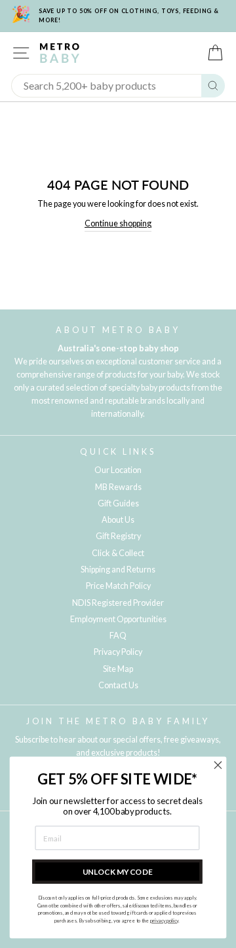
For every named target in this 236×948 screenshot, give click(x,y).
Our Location (118, 470)
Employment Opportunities (118, 619)
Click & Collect (118, 553)
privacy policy (164, 921)
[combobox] (106, 86)
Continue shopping (118, 223)
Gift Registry (118, 536)
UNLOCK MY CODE (118, 871)
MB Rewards (118, 487)
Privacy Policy (118, 652)
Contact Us (118, 685)
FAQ (118, 636)
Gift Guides (118, 503)
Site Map (118, 669)
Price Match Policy (118, 586)
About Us (118, 520)
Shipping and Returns (118, 569)
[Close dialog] (218, 765)
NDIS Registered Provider (118, 603)
